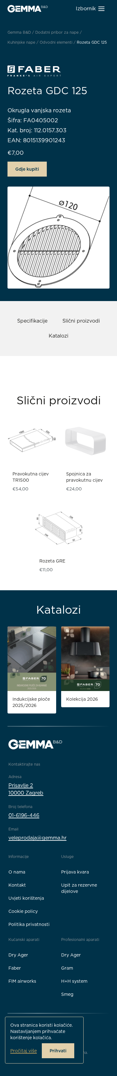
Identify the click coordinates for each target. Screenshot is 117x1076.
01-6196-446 (23, 815)
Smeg (67, 994)
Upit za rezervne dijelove (79, 888)
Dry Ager (18, 954)
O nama (16, 871)
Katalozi (58, 336)
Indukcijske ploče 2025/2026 (31, 702)
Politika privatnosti (29, 924)
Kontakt (17, 885)
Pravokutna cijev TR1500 (30, 477)
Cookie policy (23, 911)
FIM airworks (22, 981)
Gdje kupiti (27, 169)
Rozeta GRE (52, 560)
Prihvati (58, 1050)
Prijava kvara (75, 871)
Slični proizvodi (81, 321)
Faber (14, 968)
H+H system (74, 981)
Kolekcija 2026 (82, 699)
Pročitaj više (23, 1050)
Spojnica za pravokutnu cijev (84, 477)
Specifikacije (32, 321)
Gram (67, 968)
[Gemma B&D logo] (27, 8)
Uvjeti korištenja (26, 898)
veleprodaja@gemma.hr (37, 838)
